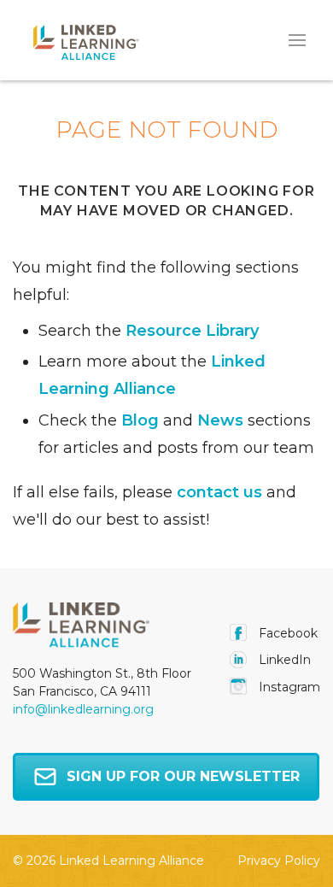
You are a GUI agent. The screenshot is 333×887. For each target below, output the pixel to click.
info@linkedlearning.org (83, 709)
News (220, 420)
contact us (219, 492)
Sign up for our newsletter (183, 776)
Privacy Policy (278, 860)
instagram (287, 687)
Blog (140, 420)
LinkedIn (283, 659)
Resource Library (192, 330)
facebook (286, 633)
